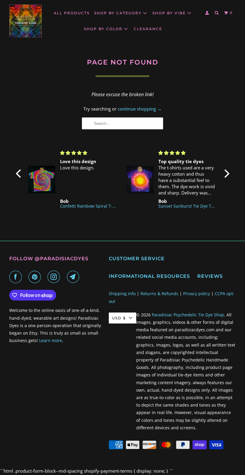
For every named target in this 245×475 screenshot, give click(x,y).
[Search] (217, 13)
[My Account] (207, 13)
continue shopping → (140, 109)
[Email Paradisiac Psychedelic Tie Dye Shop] (74, 277)
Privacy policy (196, 293)
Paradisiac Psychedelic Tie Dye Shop (188, 315)
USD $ (119, 318)
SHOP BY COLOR (104, 29)
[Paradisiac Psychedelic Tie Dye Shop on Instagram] (55, 277)
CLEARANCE (148, 29)
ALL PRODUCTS (72, 13)
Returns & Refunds (159, 293)
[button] (20, 173)
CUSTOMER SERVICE (137, 258)
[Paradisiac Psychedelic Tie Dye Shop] (25, 21)
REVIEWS (210, 276)
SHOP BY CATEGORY (118, 13)
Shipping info (122, 293)
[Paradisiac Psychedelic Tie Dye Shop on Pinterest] (35, 277)
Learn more (50, 340)
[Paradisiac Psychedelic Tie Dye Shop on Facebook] (16, 277)
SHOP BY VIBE (169, 13)
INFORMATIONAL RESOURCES (149, 276)
